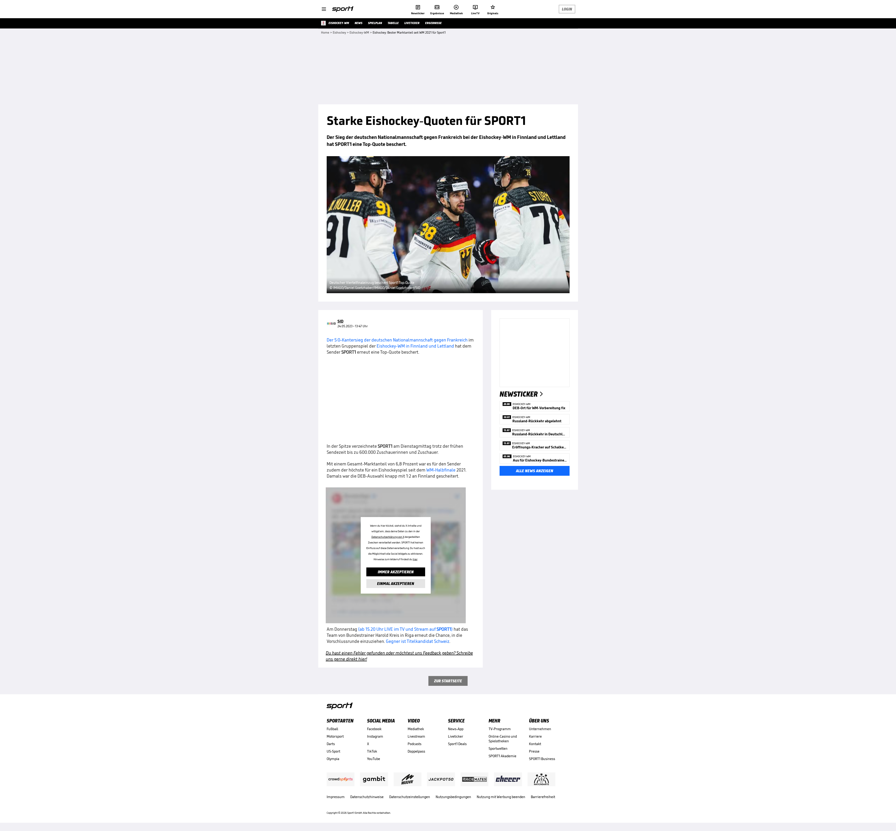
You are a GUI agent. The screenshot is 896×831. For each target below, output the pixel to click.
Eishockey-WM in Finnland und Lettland (415, 346)
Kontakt (535, 744)
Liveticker (455, 736)
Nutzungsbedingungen (453, 797)
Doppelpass (416, 751)
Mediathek (416, 729)
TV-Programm (500, 729)
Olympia (333, 759)
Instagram (375, 736)
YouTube (373, 759)
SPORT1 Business (542, 759)
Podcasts (414, 744)
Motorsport (335, 736)
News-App (455, 729)
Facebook (374, 729)
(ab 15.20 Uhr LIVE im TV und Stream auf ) (405, 629)
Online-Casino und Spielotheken (503, 738)
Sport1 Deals (457, 744)
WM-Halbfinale (440, 470)
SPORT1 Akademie (502, 756)
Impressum (336, 797)
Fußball (332, 729)
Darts (331, 744)
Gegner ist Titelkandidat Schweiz (417, 641)
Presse (534, 751)
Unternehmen (540, 729)
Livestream (416, 736)
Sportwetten (498, 748)
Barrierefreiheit (543, 797)
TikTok (372, 751)
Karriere (535, 736)
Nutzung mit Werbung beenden (501, 797)
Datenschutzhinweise (367, 797)
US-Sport (333, 751)
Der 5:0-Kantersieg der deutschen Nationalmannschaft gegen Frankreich (397, 340)
